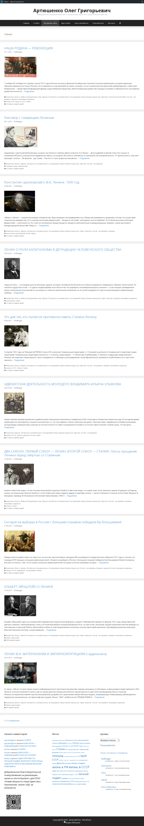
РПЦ (69, 746)
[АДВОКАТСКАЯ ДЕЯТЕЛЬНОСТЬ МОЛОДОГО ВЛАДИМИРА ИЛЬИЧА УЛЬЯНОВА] (14, 413)
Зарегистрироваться (17, 2)
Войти (6, 2)
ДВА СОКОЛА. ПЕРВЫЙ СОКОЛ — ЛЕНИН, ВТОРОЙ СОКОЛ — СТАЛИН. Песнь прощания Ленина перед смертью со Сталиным (70, 453)
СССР (75, 746)
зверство (55, 771)
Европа (45, 97)
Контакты (111, 23)
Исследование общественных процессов (85, 97)
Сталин (25, 368)
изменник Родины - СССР (69, 774)
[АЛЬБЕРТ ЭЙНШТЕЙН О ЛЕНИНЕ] (20, 615)
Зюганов (69, 743)
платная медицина (74, 778)
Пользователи (98, 23)
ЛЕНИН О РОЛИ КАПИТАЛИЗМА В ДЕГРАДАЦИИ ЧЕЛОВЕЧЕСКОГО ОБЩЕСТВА (62, 249)
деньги (60, 763)
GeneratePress (75, 820)
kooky (6, 758)
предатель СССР (67, 781)
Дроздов (63, 743)
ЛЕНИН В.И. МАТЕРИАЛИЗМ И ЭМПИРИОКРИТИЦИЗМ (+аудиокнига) (55, 654)
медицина (65, 778)
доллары (68, 763)
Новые (103, 753)
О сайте (36, 23)
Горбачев (55, 743)
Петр (103, 773)
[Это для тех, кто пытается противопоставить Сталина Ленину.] (16, 346)
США (80, 746)
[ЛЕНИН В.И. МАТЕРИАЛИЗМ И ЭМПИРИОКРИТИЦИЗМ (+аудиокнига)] (20, 683)
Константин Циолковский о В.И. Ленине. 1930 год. (42, 182)
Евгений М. (106, 766)
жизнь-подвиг (78, 763)
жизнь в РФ (10, 102)
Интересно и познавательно (58, 97)
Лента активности (81, 23)
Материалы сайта (50, 23)
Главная (26, 23)
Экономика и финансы (26, 99)
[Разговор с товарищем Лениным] (20, 146)
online (6, 749)
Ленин (28, 102)
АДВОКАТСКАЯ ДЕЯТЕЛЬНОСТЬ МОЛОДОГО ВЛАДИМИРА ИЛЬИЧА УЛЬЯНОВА (62, 384)
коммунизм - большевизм (26, 570)
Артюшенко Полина (58, 740)
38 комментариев (12, 707)
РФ (72, 746)
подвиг (82, 778)
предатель (56, 781)
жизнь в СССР (20, 102)
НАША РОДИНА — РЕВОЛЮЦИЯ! (28, 48)
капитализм (10, 301)
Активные (111, 753)
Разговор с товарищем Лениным (29, 117)
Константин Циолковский (15, 233)
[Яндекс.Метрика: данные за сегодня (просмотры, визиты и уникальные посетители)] (72, 822)
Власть (17, 97)
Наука (82, 231)
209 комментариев (13, 640)
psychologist (9, 740)
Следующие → (15, 720)
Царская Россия (109, 568)
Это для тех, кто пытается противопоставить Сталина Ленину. (50, 317)
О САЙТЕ (27, 740)
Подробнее (29, 91)
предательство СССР (82, 781)
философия (15, 705)
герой (77, 756)
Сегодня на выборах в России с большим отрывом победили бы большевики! (63, 522)
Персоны (104, 97)
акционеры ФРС (73, 749)
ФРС (67, 749)
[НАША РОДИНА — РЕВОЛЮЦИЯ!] (20, 77)
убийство (74, 784)
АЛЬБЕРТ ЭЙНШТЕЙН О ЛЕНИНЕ (28, 586)
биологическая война (74, 752)
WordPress (86, 820)
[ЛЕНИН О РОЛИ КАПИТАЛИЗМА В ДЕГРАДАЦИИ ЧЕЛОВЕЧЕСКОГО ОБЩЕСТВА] (12, 278)
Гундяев (9, 166)
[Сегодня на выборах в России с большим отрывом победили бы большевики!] (19, 551)
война (82, 752)
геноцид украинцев (69, 756)
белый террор (63, 752)
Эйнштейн (15, 638)
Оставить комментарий (15, 104)
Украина (14, 99)
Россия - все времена (95, 164)
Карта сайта (65, 23)
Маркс (33, 233)
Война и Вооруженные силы (31, 97)
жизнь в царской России (26, 435)
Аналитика (10, 97)
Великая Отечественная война (77, 740)
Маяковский (22, 166)
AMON (104, 780)
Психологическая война (117, 97)
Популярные (122, 753)
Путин (65, 746)
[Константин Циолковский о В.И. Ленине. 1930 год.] (19, 211)
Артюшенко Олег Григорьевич (72, 10)
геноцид (57, 756)
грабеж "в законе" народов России (69, 760)
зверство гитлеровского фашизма (71, 771)
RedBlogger (106, 758)
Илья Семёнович (108, 787)
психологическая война (62, 784)
